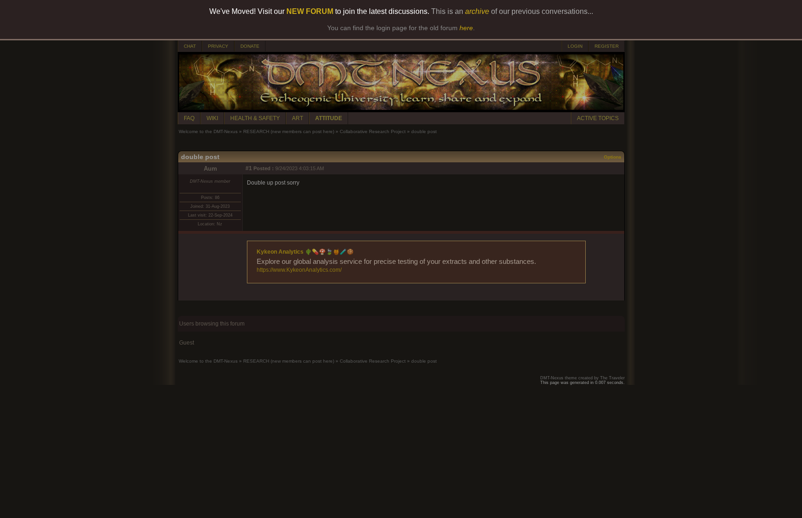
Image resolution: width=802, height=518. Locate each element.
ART (297, 118)
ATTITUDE (328, 118)
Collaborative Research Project (373, 131)
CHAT (190, 46)
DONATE (249, 46)
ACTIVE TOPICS (598, 118)
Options (612, 157)
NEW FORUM (309, 11)
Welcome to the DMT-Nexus (208, 131)
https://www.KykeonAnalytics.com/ (299, 270)
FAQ (189, 118)
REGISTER (607, 46)
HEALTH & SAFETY (255, 118)
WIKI (212, 118)
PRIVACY (218, 46)
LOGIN (575, 46)
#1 (249, 168)
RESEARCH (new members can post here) (288, 131)
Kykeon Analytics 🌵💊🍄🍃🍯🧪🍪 (305, 252)
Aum (210, 168)
